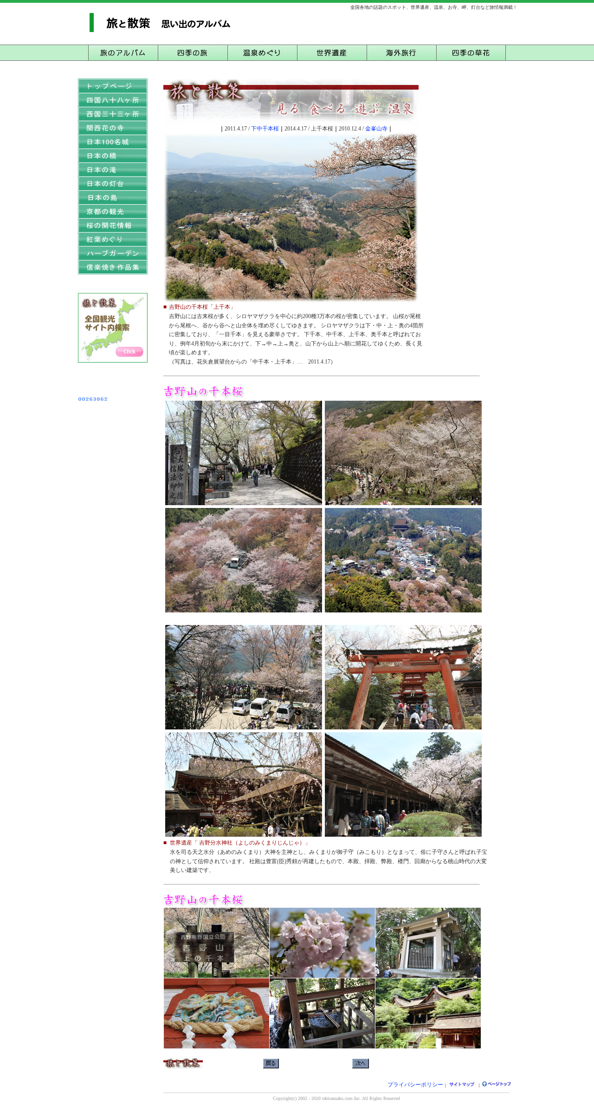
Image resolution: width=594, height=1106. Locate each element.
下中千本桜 (265, 128)
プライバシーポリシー (415, 1084)
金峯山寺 (376, 128)
